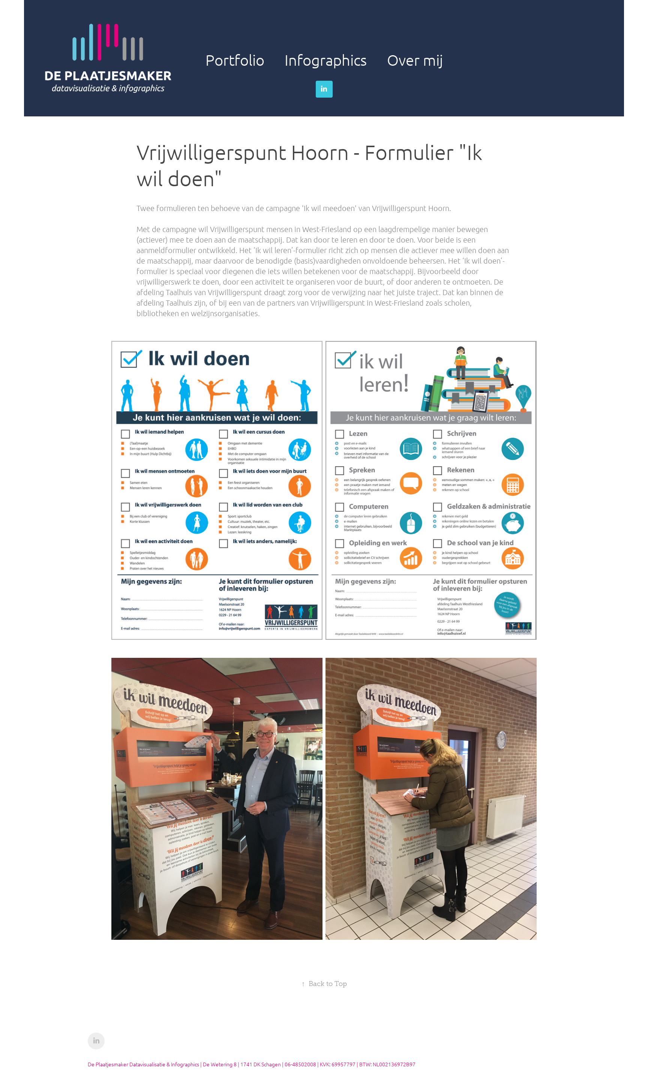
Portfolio (235, 60)
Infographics (326, 60)
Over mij (415, 60)
